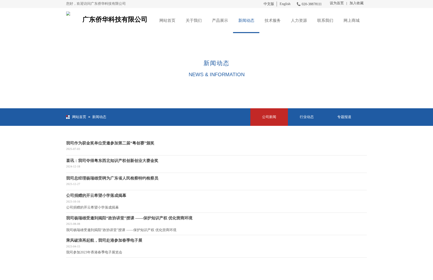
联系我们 (325, 20)
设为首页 (337, 3)
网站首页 (167, 20)
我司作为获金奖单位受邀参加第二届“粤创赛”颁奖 (110, 143)
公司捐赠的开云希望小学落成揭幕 (96, 195)
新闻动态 (246, 20)
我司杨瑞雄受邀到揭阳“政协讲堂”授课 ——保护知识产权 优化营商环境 (129, 218)
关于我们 (194, 20)
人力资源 (299, 20)
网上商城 (352, 20)
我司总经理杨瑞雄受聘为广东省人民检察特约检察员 (112, 178)
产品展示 (220, 20)
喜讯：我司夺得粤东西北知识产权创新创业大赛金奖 (112, 160)
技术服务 (273, 20)
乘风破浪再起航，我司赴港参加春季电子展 (104, 240)
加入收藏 (357, 3)
